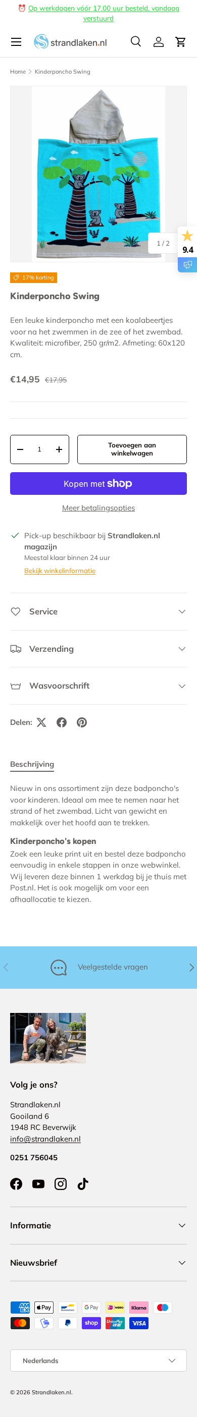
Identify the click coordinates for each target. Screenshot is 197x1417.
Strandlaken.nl (51, 1392)
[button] (181, 42)
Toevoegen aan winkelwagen (132, 449)
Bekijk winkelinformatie (59, 570)
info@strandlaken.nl (45, 1139)
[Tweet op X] (41, 722)
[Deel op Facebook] (62, 722)
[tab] (32, 764)
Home (18, 71)
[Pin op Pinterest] (82, 722)
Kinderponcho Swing (62, 71)
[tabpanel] (98, 844)
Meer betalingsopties (98, 508)
